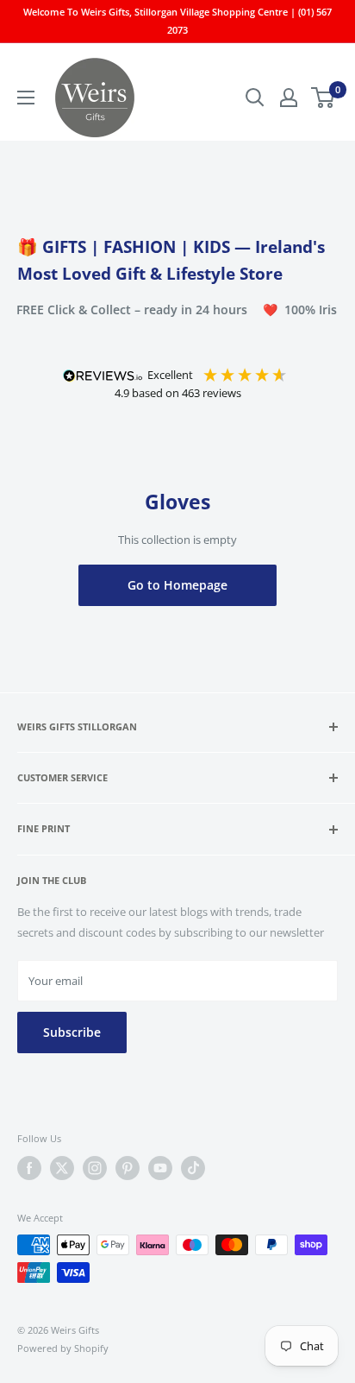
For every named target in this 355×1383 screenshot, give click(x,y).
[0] (323, 97)
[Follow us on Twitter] (62, 1168)
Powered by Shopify (63, 1348)
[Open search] (255, 97)
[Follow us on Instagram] (95, 1168)
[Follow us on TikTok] (193, 1168)
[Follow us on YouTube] (160, 1168)
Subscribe (72, 1032)
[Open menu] (25, 97)
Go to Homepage (177, 585)
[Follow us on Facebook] (29, 1168)
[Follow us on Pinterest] (127, 1168)
